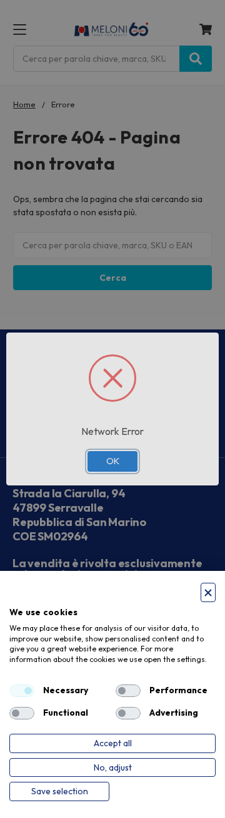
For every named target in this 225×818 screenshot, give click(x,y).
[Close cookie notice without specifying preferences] (208, 592)
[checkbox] (21, 690)
